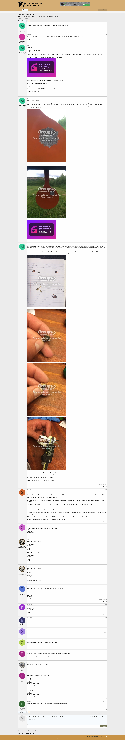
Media (38, 9)
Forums (25, 9)
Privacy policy (96, 736)
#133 (106, 628)
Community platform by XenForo (56, 738)
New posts (20, 11)
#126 (106, 489)
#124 (106, 98)
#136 (106, 662)
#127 (106, 524)
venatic (19, 18)
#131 (106, 604)
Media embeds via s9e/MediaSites (73, 738)
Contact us (84, 736)
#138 (106, 701)
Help (101, 736)
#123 (106, 45)
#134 (106, 639)
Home (20, 9)
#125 (106, 244)
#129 (106, 566)
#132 (106, 617)
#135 (106, 651)
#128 (106, 539)
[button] (35, 10)
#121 (106, 23)
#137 (106, 673)
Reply (105, 31)
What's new (31, 9)
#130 (106, 586)
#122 (106, 34)
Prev (20, 20)
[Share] (103, 23)
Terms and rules (90, 736)
